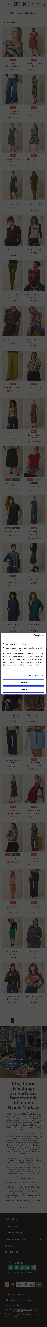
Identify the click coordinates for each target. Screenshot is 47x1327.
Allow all (23, 682)
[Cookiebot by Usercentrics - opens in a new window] (33, 635)
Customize (22, 689)
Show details (34, 675)
